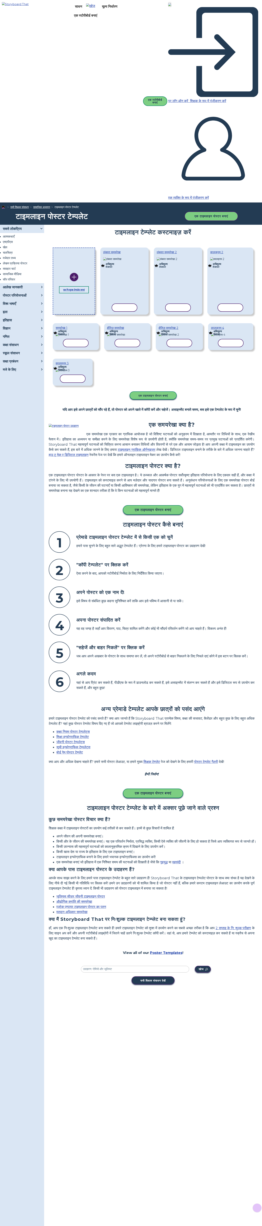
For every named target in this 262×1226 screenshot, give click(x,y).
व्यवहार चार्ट (9, 269)
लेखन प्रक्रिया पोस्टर (15, 263)
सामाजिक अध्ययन (41, 207)
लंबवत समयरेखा (112, 252)
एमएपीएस (8, 242)
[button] (92, 6)
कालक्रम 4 (217, 328)
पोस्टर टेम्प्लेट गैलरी (206, 762)
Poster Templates (166, 953)
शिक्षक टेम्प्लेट (151, 762)
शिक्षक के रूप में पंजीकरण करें (207, 101)
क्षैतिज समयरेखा (115, 328)
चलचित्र (8, 252)
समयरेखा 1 (61, 328)
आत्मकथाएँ (9, 236)
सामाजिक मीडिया (12, 274)
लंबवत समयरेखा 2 (167, 252)
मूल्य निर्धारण (109, 6)
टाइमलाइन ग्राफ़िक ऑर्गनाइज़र (136, 450)
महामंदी (176, 862)
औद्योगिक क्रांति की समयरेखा (74, 902)
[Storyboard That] (15, 4)
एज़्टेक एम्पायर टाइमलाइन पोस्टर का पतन (81, 907)
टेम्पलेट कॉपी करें (123, 259)
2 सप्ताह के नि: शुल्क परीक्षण (233, 928)
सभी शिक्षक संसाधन (19, 207)
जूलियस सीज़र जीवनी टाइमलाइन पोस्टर (80, 896)
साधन (78, 6)
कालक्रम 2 (216, 252)
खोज (201, 969)
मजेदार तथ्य (9, 258)
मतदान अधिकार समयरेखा (71, 912)
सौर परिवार (9, 279)
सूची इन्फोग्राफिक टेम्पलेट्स (73, 747)
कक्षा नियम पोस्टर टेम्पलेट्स (73, 732)
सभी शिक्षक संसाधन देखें (153, 980)
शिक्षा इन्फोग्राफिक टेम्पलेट (72, 737)
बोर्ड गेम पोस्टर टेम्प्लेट (69, 752)
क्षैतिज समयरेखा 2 (168, 328)
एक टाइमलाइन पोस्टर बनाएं (211, 216)
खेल (5, 247)
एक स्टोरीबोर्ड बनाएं (85, 15)
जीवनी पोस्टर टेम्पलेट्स (70, 742)
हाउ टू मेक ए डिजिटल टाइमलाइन (68, 455)
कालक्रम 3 (62, 363)
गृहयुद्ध (164, 862)
